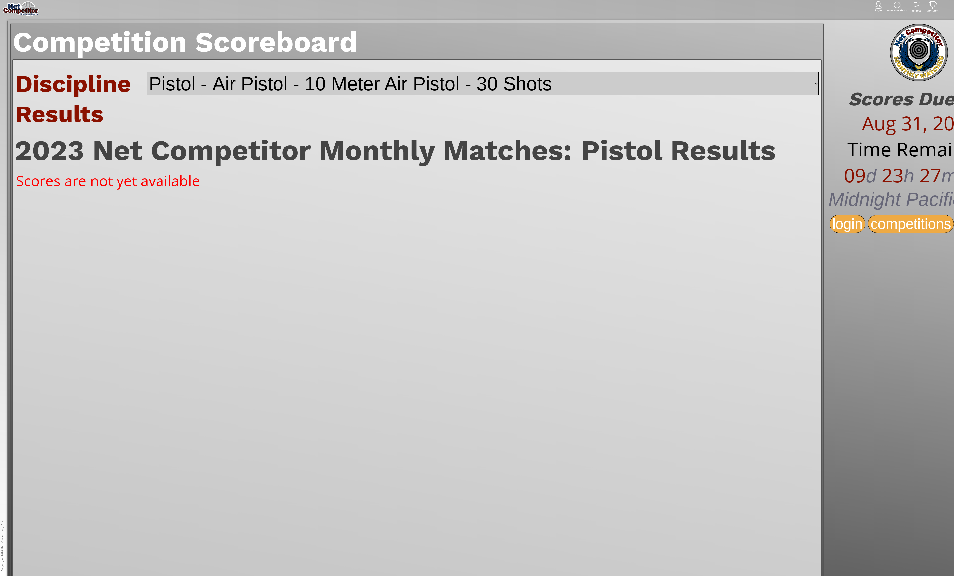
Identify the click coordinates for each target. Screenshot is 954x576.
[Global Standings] (933, 8)
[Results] (916, 8)
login (847, 224)
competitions (911, 224)
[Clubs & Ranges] (897, 7)
